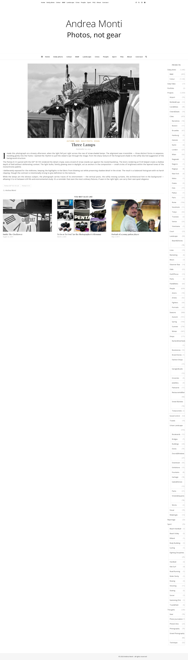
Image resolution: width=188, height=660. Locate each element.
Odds (171, 269)
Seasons (173, 312)
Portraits (175, 307)
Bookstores (176, 350)
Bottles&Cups (175, 102)
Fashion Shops (177, 360)
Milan (174, 154)
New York (175, 174)
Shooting (173, 586)
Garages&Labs (177, 369)
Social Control (175, 416)
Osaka (174, 183)
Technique (173, 643)
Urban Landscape (176, 425)
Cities (78, 2)
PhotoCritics (174, 624)
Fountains (175, 472)
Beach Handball (175, 529)
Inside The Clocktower (12, 234)
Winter (174, 331)
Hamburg (175, 135)
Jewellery (175, 383)
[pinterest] (144, 2)
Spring (174, 322)
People (83, 2)
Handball (173, 562)
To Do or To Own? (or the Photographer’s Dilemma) (79, 234)
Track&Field (174, 605)
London (175, 150)
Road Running (175, 571)
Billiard (172, 538)
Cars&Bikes (174, 107)
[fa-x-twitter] (139, 2)
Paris (174, 198)
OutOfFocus (174, 274)
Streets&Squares (178, 496)
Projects (170, 93)
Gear (171, 614)
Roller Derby (174, 576)
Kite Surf (173, 567)
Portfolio (170, 88)
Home (43, 2)
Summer (175, 326)
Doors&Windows (178, 453)
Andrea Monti (94, 23)
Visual (97, 141)
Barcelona (175, 121)
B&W (63, 2)
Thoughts (171, 610)
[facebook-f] (136, 2)
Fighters (175, 303)
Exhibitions (176, 467)
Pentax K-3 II (26, 186)
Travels (172, 421)
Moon (172, 260)
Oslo (173, 188)
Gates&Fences (177, 482)
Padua (174, 193)
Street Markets (177, 402)
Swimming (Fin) (175, 600)
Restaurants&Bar (178, 392)
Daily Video (171, 84)
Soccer (172, 595)
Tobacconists (177, 411)
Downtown (176, 463)
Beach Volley (174, 533)
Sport (89, 2)
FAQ (94, 2)
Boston (174, 126)
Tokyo (174, 212)
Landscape (70, 2)
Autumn (70, 141)
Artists (174, 298)
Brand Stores (177, 355)
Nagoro (175, 164)
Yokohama (176, 226)
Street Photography (177, 633)
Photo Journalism (176, 619)
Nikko (174, 178)
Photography (174, 629)
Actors (174, 293)
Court (172, 231)
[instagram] (142, 2)
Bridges (175, 439)
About (99, 2)
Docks (174, 449)
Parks (172, 279)
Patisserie (175, 388)
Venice (174, 221)
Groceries (175, 378)
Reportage (171, 520)
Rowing (172, 581)
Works (174, 505)
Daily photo (51, 2)
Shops (172, 336)
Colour (58, 2)
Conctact (105, 2)
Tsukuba (175, 217)
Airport (172, 97)
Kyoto (174, 145)
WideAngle (174, 515)
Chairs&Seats (174, 112)
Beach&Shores (177, 241)
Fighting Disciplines (177, 553)
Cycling (172, 548)
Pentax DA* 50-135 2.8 (11, 186)
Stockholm (176, 207)
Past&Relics (174, 284)
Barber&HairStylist (179, 341)
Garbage (175, 477)
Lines (172, 250)
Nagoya (175, 169)
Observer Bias (175, 264)
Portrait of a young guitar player (125, 234)
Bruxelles (175, 130)
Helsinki (175, 140)
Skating (172, 591)
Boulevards (176, 434)
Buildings (175, 444)
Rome (174, 202)
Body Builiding (175, 543)
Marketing (173, 255)
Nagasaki (175, 159)
